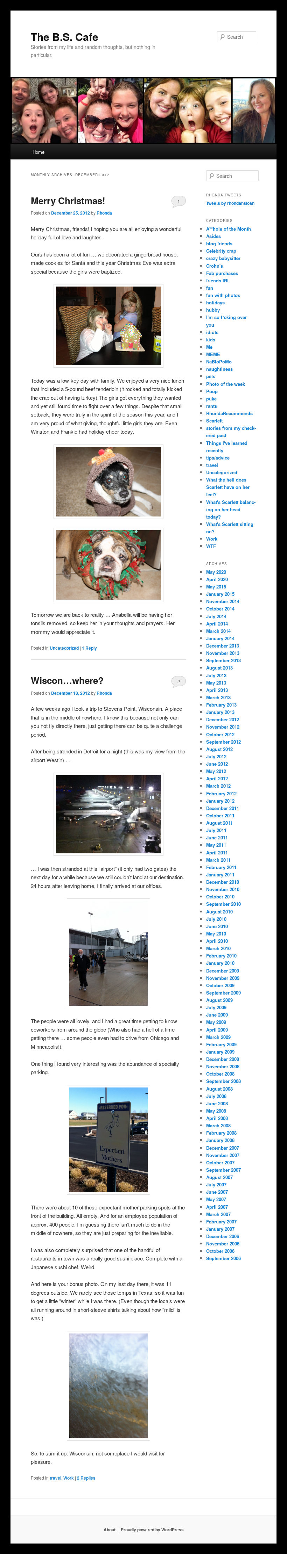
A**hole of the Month (228, 228)
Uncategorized (64, 648)
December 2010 (222, 882)
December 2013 (222, 645)
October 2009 (220, 985)
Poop (212, 391)
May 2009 (216, 1022)
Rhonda (104, 213)
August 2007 (219, 1177)
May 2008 (216, 1110)
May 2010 (216, 933)
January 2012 (220, 800)
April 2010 (217, 941)
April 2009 (217, 1029)
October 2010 (220, 896)
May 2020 (216, 572)
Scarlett (214, 420)
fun (209, 287)
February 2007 (221, 1221)
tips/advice (218, 457)
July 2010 (216, 919)
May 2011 (216, 844)
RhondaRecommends (229, 413)
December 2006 (222, 1236)
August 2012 (219, 749)
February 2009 (221, 1044)
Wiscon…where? (67, 680)
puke (211, 398)
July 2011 (216, 830)
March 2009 (218, 1037)
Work (68, 1478)
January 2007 (220, 1229)
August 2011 (219, 822)
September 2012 (223, 741)
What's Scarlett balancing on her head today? (230, 509)
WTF (211, 546)
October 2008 (220, 1073)
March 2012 (218, 785)
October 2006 (220, 1251)
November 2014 (222, 601)
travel (55, 1478)
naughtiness (219, 369)
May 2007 (216, 1199)
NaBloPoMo (219, 361)
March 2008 (218, 1125)
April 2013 (217, 690)
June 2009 (217, 1014)
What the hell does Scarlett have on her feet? (228, 487)
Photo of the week (225, 384)
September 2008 (223, 1081)
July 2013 (216, 675)
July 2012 (216, 756)
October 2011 (220, 815)
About (109, 1529)
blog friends (219, 243)
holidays (215, 302)
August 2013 (219, 667)
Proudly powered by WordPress (152, 1529)
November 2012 (222, 726)
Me (209, 347)
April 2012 (217, 778)
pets (210, 376)
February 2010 (221, 955)
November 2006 (222, 1243)
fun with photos (223, 295)
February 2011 (221, 867)
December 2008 (222, 1059)
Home (38, 152)
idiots (212, 332)
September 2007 (223, 1169)
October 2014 (220, 608)
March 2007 (218, 1214)
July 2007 (216, 1184)
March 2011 (218, 859)
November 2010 (222, 889)
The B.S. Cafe (64, 36)
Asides (213, 236)
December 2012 (222, 719)
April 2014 (217, 623)
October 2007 (220, 1162)
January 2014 (220, 638)
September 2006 (223, 1258)
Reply (89, 648)
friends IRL (218, 280)
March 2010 (218, 948)
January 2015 (220, 594)
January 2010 (220, 963)
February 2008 (221, 1132)
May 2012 (216, 771)
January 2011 (220, 874)
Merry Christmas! (68, 200)
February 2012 (221, 793)
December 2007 (222, 1147)
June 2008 (217, 1103)
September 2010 (223, 904)
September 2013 (223, 660)
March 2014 (218, 631)
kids (210, 339)
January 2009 (220, 1051)
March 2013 (218, 697)
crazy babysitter (223, 258)
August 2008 (219, 1088)
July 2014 (216, 616)
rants (211, 406)
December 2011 (222, 808)
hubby (213, 309)
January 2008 (220, 1140)
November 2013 (222, 653)
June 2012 (217, 763)
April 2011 (217, 852)
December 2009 (222, 970)
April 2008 (217, 1118)
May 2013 (216, 682)
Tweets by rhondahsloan (230, 203)
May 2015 (216, 586)
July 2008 (216, 1096)
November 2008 (222, 1066)
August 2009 (219, 1000)
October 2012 (220, 734)
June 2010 (217, 926)
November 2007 (222, 1155)
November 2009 (222, 978)
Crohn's (214, 265)
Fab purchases (222, 273)
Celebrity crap (221, 250)
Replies (86, 1478)
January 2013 (220, 712)
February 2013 (221, 704)
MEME (213, 354)
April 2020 (217, 579)
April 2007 (217, 1207)
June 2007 (217, 1191)
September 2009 (223, 992)
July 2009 (216, 1007)
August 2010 (219, 911)
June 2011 (217, 837)
